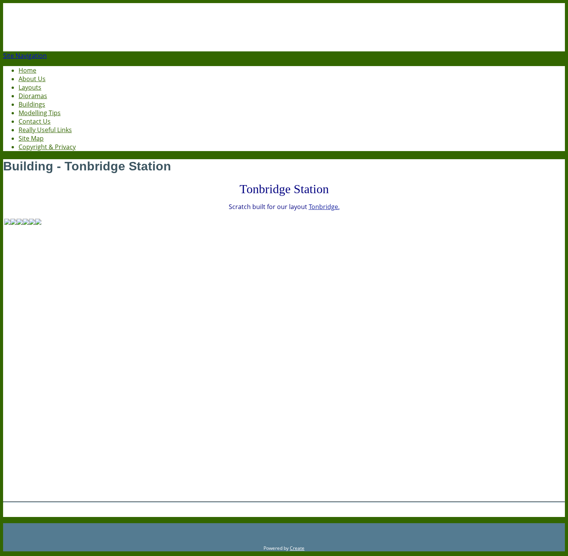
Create (297, 548)
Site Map (31, 138)
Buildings (32, 104)
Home (27, 70)
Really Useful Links (45, 130)
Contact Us (35, 121)
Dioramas (33, 96)
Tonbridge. (324, 206)
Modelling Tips (40, 113)
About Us (32, 79)
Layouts (30, 87)
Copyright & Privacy (47, 147)
